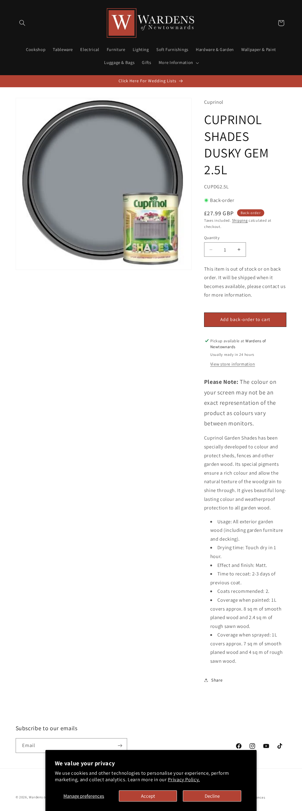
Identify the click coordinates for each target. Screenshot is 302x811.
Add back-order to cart (245, 319)
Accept (148, 796)
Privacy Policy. (184, 779)
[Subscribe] (120, 745)
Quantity (211, 237)
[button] (22, 23)
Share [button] (216, 680)
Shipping (240, 220)
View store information (232, 364)
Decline (212, 796)
